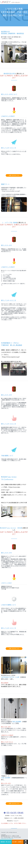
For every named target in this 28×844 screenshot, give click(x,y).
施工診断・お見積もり (17, 841)
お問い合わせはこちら (14, 175)
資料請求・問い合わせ (6, 841)
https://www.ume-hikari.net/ (7, 838)
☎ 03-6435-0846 (14, 813)
